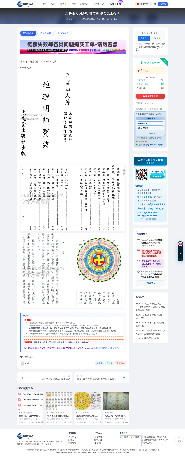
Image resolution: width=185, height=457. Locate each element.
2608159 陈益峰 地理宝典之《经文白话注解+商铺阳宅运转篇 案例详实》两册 (150, 306)
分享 (101, 363)
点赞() (121, 363)
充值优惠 (141, 208)
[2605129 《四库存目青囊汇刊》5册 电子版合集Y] (30, 401)
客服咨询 (98, 437)
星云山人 (28, 357)
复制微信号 (157, 176)
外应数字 (52, 413)
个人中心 (72, 437)
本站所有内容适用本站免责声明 (108, 348)
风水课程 (109, 413)
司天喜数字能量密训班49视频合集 (58, 417)
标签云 (71, 440)
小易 (27, 363)
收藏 (111, 363)
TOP (180, 260)
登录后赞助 (147, 197)
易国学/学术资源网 (77, 452)
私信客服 (144, 128)
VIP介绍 (97, 443)
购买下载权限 (151, 96)
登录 (164, 4)
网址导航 (72, 443)
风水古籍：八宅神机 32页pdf (115, 417)
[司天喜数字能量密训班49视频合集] (59, 401)
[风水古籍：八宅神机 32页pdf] (116, 401)
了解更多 (150, 283)
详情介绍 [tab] (29, 33)
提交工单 (143, 123)
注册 (158, 38)
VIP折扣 (152, 77)
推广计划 (98, 440)
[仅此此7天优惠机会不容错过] (73, 48)
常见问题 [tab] (47, 33)
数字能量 (61, 413)
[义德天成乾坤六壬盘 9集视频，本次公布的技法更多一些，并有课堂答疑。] (87, 401)
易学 (85, 19)
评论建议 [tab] (64, 33)
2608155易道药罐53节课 (147, 338)
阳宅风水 (91, 19)
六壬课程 (81, 413)
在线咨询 (180, 251)
